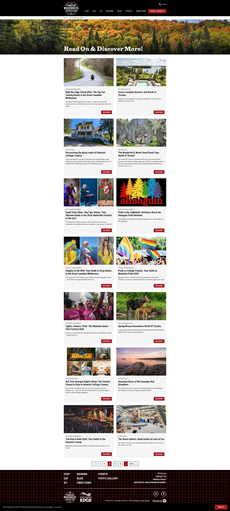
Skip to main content (35, 4)
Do (101, 11)
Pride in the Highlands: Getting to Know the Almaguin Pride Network (139, 214)
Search (164, 4)
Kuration (136, 501)
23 (131, 464)
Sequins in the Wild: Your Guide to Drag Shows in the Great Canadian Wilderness (88, 272)
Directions (141, 11)
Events (129, 11)
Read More (106, 112)
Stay (87, 11)
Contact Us (161, 476)
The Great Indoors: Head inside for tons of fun (141, 439)
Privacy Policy (159, 479)
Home (65, 18)
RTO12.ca (162, 473)
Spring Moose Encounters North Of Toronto (139, 326)
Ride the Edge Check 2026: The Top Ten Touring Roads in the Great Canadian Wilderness (85, 95)
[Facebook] (163, 493)
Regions (109, 11)
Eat (94, 11)
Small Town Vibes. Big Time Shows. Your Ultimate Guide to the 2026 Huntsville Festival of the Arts (89, 215)
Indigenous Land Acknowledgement (150, 482)
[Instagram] (155, 493)
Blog (119, 11)
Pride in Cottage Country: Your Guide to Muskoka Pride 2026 (137, 272)
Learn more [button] (58, 507)
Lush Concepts (145, 501)
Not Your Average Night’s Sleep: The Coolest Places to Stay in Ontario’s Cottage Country (88, 383)
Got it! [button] (221, 507)
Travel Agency (156, 11)
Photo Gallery (108, 478)
